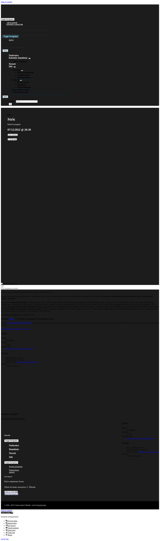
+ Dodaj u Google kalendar (11, 329)
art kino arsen (11, 349)
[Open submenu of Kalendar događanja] (29, 58)
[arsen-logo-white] (13, 16)
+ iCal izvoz (25, 329)
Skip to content (6, 2)
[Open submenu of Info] (15, 66)
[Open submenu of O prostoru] (22, 70)
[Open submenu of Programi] (21, 80)
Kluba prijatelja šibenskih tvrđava (19, 323)
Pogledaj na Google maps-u (27, 362)
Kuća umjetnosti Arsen (25, 349)
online (11, 319)
